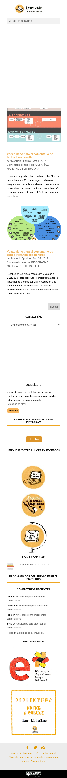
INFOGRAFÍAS (39, 164)
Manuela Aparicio (21, 160)
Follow (36, 439)
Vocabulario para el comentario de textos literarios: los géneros (30, 253)
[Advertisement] (33, 62)
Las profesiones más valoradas (34, 564)
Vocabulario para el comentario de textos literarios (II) (30, 156)
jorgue (10, 632)
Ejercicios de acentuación (30, 632)
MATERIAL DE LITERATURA (23, 168)
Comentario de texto (18, 164)
